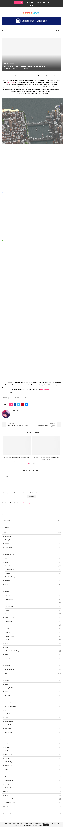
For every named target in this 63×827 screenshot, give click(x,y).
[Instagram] (32, 5)
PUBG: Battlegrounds (33, 762)
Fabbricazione (33, 603)
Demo (33, 628)
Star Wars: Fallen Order (33, 773)
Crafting (33, 591)
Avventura (33, 621)
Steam (33, 776)
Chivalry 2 (33, 540)
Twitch (32, 810)
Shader (33, 573)
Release (33, 643)
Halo (33, 558)
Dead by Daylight (33, 688)
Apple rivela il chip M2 (34, 2)
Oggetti (33, 610)
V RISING (33, 784)
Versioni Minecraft (33, 669)
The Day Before (33, 780)
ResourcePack (33, 569)
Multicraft (33, 658)
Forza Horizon (33, 547)
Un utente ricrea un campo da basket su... (46, 457)
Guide (32, 532)
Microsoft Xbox (33, 799)
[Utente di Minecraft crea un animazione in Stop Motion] (17, 445)
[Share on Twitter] (18, 404)
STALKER (32, 806)
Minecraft (12, 63)
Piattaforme (32, 791)
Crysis (33, 684)
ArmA (33, 677)
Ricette (33, 647)
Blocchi (33, 595)
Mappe (6, 63)
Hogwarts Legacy (33, 739)
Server (33, 654)
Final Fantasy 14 (33, 714)
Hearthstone (33, 728)
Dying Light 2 (33, 695)
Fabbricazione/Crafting (33, 651)
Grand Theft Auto (33, 554)
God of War (33, 551)
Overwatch (33, 580)
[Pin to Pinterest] (22, 404)
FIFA (33, 710)
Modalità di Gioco (33, 617)
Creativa (33, 625)
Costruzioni (33, 588)
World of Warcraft (33, 788)
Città (11, 397)
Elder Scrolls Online (33, 702)
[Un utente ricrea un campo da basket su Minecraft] (46, 445)
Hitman (33, 736)
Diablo (33, 691)
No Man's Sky (33, 754)
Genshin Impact (33, 721)
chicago (5, 397)
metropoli (17, 397)
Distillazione (33, 599)
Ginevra (8, 68)
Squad (33, 769)
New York (25, 397)
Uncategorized (32, 814)
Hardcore (33, 632)
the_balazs (11, 82)
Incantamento (33, 606)
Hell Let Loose (33, 732)
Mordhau (33, 751)
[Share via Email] (26, 404)
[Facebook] (30, 5)
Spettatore (33, 640)
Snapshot (33, 665)
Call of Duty (33, 536)
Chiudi (45, 825)
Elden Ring (33, 699)
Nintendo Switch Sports (33, 577)
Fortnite (33, 543)
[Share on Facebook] (15, 404)
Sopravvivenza (33, 636)
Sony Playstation (33, 802)
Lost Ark (33, 562)
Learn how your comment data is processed (35, 503)
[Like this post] (11, 404)
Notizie (32, 673)
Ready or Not (33, 765)
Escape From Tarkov (33, 706)
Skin (33, 662)
